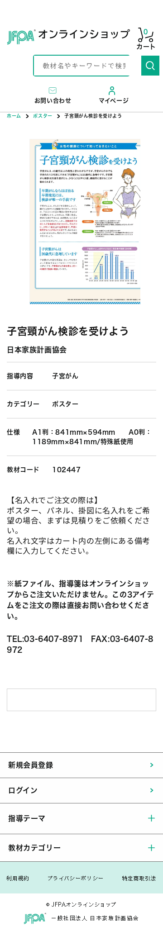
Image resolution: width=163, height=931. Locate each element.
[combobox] (87, 66)
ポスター (42, 116)
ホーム (14, 116)
